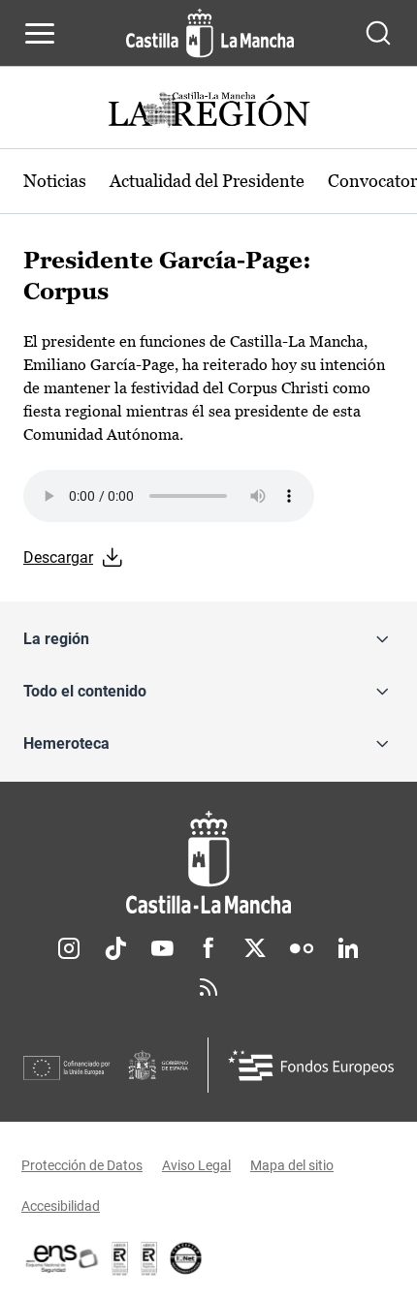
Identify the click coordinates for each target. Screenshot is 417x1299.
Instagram (69, 948)
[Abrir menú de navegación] (40, 33)
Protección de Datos (82, 1165)
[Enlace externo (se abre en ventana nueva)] (149, 1258)
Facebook (208, 948)
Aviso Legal (196, 1165)
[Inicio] (208, 862)
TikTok (115, 948)
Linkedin (348, 948)
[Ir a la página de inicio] (210, 33)
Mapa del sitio (292, 1165)
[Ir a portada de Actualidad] (208, 112)
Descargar (58, 557)
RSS (208, 987)
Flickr (301, 948)
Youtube (162, 948)
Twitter (255, 948)
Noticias (54, 180)
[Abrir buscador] (378, 33)
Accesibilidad (60, 1206)
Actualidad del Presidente (207, 180)
